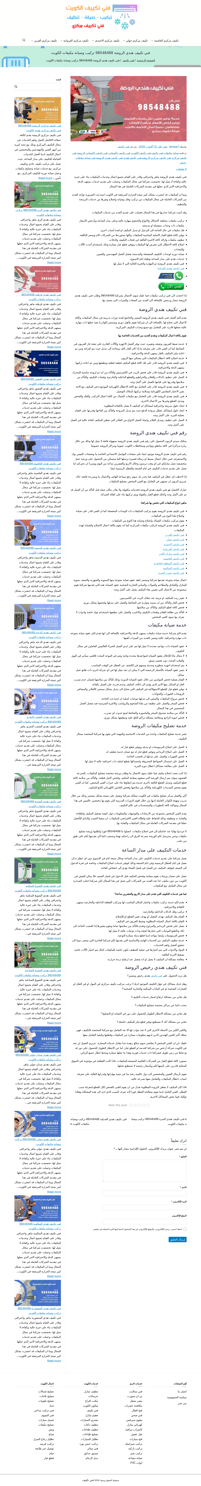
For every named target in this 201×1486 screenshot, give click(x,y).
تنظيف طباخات (90, 1429)
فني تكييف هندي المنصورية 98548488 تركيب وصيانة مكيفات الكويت (39, 1311)
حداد (51, 1405)
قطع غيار (49, 1458)
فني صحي (136, 1415)
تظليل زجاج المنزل (43, 1439)
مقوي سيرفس (134, 1419)
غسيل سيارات (46, 1419)
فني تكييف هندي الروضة (109, 157)
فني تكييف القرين (174, 534)
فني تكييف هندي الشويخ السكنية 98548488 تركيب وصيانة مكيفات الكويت (38, 888)
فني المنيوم (47, 1415)
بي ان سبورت (134, 1396)
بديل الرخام (92, 1458)
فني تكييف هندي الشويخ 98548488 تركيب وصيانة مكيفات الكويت (41, 804)
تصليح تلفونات (46, 1400)
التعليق (183, 1156)
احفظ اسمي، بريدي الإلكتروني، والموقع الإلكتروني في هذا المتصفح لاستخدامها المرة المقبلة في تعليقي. (137, 1229)
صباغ (51, 1434)
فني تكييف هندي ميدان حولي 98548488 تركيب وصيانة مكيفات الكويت (38, 1057)
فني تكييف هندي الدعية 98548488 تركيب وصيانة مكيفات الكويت (41, 635)
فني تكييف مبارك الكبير (171, 553)
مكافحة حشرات (133, 1405)
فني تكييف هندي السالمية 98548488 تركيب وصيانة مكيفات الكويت (40, 1226)
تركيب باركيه (135, 1448)
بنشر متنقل (136, 1400)
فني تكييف (123, 146)
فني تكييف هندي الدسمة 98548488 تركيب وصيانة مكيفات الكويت (40, 550)
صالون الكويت (90, 1405)
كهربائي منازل (134, 1424)
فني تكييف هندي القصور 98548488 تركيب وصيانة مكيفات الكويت (41, 381)
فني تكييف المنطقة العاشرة (169, 563)
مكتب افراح (91, 1400)
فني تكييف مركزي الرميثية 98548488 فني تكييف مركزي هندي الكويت (39, 128)
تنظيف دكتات (91, 1424)
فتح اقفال (137, 1410)
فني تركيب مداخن (44, 1410)
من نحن (182, 1403)
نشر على (153, 146)
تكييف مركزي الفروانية (75, 40)
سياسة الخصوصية (177, 1397)
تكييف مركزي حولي (137, 40)
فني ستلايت (135, 1391)
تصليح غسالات (46, 1391)
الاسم (183, 1187)
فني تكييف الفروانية (173, 549)
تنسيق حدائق (91, 1453)
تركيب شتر (136, 1453)
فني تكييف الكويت (141, 153)
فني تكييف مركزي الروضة (156, 157)
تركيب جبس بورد (88, 1443)
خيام (51, 1453)
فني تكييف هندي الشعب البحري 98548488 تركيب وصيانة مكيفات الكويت (38, 719)
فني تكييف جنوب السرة (171, 572)
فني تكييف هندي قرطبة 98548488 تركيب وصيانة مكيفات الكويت (41, 297)
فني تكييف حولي (175, 539)
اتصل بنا (182, 1391)
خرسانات (93, 1396)
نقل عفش (136, 1434)
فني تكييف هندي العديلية (171, 268)
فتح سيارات (135, 1439)
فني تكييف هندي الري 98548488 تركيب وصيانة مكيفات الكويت (38, 212)
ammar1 (174, 146)
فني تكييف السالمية (173, 568)
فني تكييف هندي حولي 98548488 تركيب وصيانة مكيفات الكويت (38, 1141)
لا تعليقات (181, 169)
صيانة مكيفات (171, 153)
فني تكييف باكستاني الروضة (92, 153)
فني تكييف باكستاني (119, 153)
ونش (51, 1429)
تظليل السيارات (89, 1439)
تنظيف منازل (91, 1391)
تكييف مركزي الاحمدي (107, 40)
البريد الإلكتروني (179, 1201)
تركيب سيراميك (133, 1443)
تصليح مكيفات (46, 1424)
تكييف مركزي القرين (45, 40)
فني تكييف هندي (132, 157)
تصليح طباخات (90, 1434)
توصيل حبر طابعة (44, 1448)
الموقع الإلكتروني (179, 1215)
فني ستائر (92, 1448)
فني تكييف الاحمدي (173, 544)
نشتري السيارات (89, 1419)
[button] (152, 40)
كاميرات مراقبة (133, 1429)
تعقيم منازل (91, 1415)
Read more (45, 178)
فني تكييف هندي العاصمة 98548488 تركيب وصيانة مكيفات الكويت (40, 466)
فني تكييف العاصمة (173, 558)
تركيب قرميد (47, 1443)
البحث (58, 79)
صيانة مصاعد (135, 1458)
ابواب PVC (136, 1462)
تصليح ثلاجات (46, 1396)
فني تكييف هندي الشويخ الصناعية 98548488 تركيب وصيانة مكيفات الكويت (38, 973)
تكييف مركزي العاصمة (166, 40)
